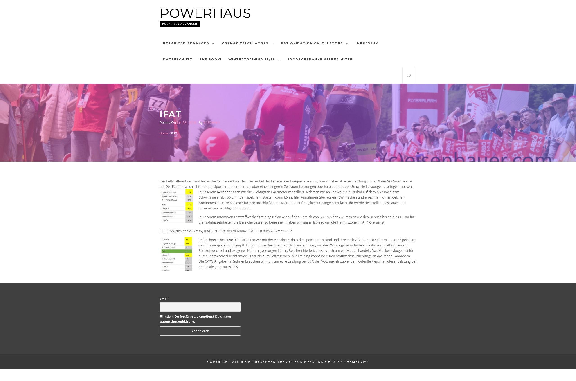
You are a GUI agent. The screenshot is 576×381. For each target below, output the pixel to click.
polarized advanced (186, 43)
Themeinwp (356, 361)
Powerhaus (205, 13)
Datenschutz (178, 59)
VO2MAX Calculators (245, 43)
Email (164, 299)
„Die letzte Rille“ (229, 239)
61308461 (212, 122)
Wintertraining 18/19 (251, 59)
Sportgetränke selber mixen (320, 59)
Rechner (223, 192)
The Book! (210, 59)
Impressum (367, 43)
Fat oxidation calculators (312, 43)
